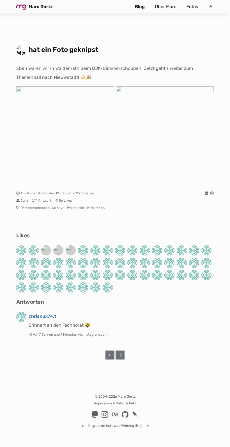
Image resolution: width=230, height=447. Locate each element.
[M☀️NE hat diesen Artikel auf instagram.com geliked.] (83, 287)
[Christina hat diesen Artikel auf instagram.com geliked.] (206, 250)
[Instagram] (105, 414)
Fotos (192, 6)
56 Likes (65, 200)
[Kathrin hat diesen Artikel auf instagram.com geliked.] (95, 263)
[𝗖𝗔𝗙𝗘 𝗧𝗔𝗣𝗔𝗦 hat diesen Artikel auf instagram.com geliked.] (58, 250)
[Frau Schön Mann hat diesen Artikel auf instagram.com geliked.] (182, 250)
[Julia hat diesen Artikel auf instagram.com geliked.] (46, 275)
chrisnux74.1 (42, 316)
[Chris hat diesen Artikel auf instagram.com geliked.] (34, 287)
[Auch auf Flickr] (206, 193)
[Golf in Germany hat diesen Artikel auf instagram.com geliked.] (21, 250)
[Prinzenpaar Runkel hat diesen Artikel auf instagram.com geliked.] (34, 250)
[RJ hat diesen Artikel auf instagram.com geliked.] (58, 287)
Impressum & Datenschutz (115, 403)
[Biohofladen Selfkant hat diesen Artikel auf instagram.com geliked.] (194, 275)
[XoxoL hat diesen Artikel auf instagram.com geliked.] (58, 275)
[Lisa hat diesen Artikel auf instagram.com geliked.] (169, 250)
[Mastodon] (94, 414)
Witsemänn (96, 208)
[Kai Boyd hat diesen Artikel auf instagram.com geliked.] (169, 263)
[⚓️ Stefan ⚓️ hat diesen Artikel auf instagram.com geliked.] (145, 275)
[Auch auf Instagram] (212, 193)
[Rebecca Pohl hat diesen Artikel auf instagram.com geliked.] (21, 287)
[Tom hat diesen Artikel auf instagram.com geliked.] (71, 263)
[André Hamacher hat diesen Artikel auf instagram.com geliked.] (108, 275)
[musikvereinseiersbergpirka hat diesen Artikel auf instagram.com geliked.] (194, 250)
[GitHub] (125, 414)
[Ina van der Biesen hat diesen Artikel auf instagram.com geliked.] (71, 250)
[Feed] (211, 7)
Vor (55, 335)
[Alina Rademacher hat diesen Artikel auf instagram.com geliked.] (108, 250)
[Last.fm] (115, 414)
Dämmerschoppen (35, 208)
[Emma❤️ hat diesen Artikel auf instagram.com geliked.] (206, 275)
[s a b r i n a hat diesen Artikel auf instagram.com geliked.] (182, 275)
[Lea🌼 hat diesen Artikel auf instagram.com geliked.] (132, 263)
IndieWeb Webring (120, 426)
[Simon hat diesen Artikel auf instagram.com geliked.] (108, 287)
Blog (140, 6)
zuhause (87, 193)
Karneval (58, 208)
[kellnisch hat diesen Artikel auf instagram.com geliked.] (120, 263)
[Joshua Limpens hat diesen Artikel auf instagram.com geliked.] (120, 275)
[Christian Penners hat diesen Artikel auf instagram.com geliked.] (194, 263)
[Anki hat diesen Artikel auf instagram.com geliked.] (157, 263)
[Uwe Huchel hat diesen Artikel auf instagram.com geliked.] (83, 250)
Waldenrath (76, 208)
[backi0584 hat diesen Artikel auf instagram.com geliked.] (182, 263)
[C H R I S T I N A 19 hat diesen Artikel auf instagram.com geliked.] (157, 275)
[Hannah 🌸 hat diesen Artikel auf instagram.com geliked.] (145, 250)
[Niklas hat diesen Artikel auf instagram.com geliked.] (21, 263)
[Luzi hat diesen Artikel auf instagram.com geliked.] (95, 287)
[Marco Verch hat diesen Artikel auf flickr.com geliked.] (46, 250)
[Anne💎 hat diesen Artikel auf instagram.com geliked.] (21, 275)
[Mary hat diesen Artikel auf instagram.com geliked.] (120, 250)
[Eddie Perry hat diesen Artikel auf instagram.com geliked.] (95, 250)
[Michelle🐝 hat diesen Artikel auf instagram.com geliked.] (157, 250)
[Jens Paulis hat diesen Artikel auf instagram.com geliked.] (71, 287)
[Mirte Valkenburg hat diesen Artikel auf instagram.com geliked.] (46, 287)
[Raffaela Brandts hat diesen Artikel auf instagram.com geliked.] (95, 275)
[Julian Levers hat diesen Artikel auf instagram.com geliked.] (169, 275)
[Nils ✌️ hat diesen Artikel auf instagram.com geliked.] (132, 250)
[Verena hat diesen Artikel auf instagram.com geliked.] (83, 263)
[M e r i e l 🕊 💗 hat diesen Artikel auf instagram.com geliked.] (145, 263)
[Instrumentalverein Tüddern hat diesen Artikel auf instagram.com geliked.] (58, 263)
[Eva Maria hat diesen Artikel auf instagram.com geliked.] (108, 263)
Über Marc (165, 6)
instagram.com (96, 335)
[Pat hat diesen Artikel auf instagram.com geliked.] (34, 275)
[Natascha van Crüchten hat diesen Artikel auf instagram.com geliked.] (83, 275)
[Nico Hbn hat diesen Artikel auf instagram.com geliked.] (71, 275)
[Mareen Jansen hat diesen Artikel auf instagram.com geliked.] (46, 263)
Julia (24, 200)
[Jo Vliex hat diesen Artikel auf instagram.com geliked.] (34, 263)
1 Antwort (43, 200)
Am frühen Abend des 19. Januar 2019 (50, 193)
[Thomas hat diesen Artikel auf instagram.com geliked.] (206, 263)
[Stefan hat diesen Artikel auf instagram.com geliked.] (132, 275)
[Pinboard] (135, 414)
